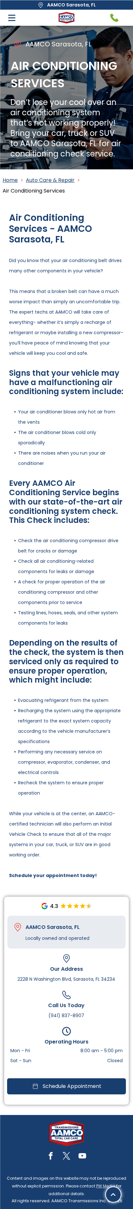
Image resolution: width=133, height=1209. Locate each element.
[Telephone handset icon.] (114, 18)
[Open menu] (12, 18)
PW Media (105, 1186)
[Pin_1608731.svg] (18, 927)
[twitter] (66, 1157)
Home (10, 180)
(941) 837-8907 (66, 1015)
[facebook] (51, 1157)
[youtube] (82, 1157)
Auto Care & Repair (50, 180)
